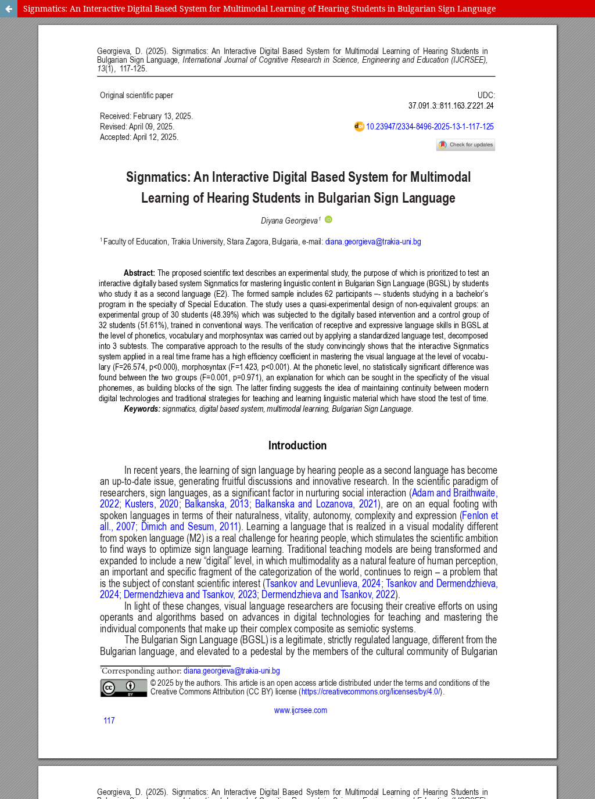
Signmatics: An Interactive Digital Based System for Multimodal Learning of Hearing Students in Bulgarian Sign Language (259, 8)
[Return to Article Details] (8, 8)
